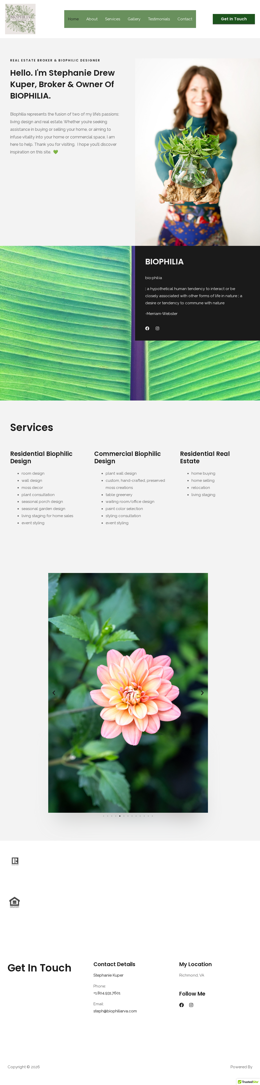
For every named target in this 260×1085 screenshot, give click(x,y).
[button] (234, 19)
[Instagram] (191, 1005)
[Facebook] (181, 1005)
